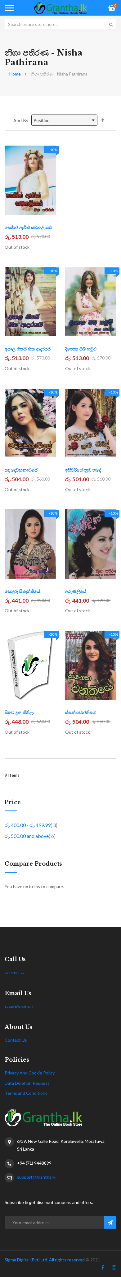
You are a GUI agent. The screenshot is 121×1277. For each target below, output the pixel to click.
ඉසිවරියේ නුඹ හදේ (83, 470)
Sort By (21, 120)
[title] (102, 1268)
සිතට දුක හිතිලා (19, 712)
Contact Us (16, 1040)
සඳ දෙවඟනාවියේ (21, 470)
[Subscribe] (110, 1222)
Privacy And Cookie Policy (30, 1072)
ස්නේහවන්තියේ (80, 712)
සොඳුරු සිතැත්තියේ (22, 591)
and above (30, 836)
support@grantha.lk (19, 1006)
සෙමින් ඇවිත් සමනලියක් (28, 227)
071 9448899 (14, 973)
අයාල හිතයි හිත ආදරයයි (28, 349)
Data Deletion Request (27, 1083)
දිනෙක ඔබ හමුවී (80, 349)
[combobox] (60, 24)
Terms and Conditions (26, 1093)
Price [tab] (13, 803)
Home (15, 73)
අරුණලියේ (75, 591)
